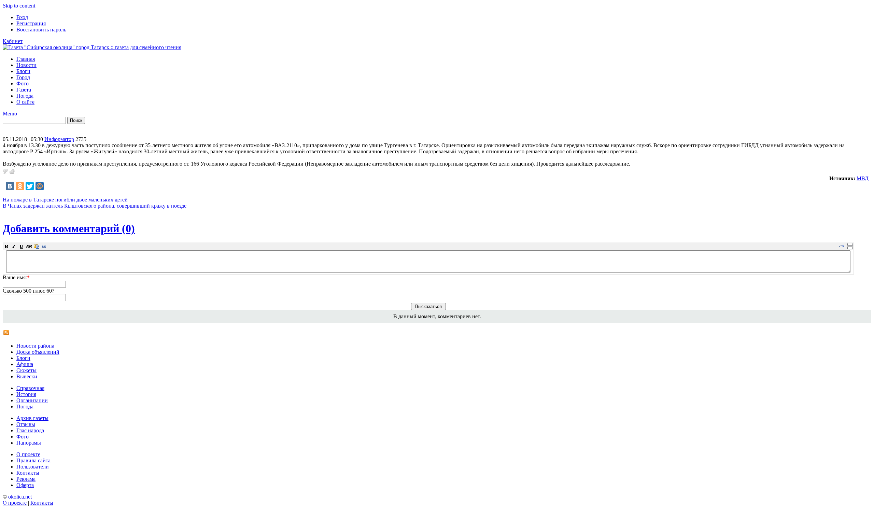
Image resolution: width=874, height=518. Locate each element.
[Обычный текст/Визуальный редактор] (842, 246)
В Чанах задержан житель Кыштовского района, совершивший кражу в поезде (94, 206)
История (26, 394)
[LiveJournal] (49, 186)
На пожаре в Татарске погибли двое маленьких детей (65, 199)
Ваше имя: (16, 277)
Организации (32, 400)
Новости (26, 65)
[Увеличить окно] (850, 244)
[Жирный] (6, 246)
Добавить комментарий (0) (69, 228)
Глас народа (30, 430)
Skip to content (19, 6)
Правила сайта (33, 460)
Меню (10, 113)
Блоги (23, 71)
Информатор (59, 139)
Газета (23, 90)
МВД (863, 178)
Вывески (26, 376)
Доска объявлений (37, 352)
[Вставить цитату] (44, 246)
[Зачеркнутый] (29, 246)
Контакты (27, 473)
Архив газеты (32, 418)
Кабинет (13, 41)
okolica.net (20, 497)
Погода (24, 96)
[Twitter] (30, 186)
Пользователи (32, 467)
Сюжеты (26, 370)
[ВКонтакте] (10, 186)
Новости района (35, 346)
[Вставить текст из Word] (36, 246)
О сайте (25, 102)
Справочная (30, 388)
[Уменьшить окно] (850, 247)
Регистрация (31, 23)
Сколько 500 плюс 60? (28, 291)
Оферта (25, 485)
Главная (25, 59)
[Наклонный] (14, 246)
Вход (22, 17)
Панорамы (28, 443)
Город (23, 77)
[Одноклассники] (20, 186)
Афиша (24, 364)
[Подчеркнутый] (21, 246)
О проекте (28, 454)
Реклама (26, 479)
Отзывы (25, 424)
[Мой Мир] (40, 186)
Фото (22, 83)
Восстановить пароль (41, 29)
